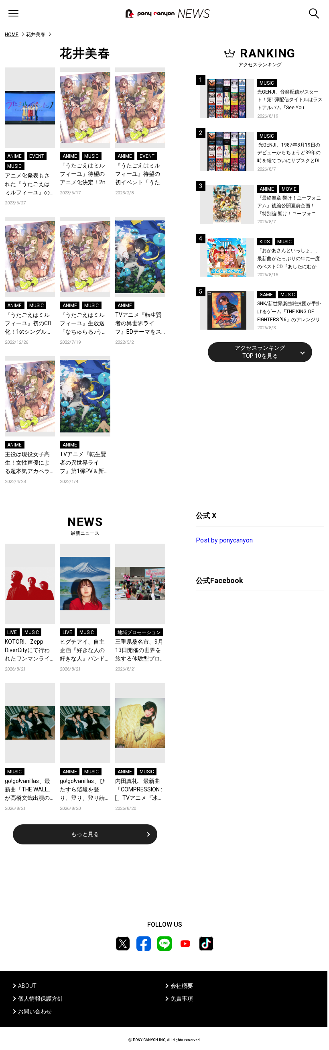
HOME (11, 34)
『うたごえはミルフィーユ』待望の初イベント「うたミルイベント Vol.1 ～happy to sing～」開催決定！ (138, 174)
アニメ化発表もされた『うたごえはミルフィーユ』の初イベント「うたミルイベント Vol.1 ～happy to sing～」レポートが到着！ (28, 184)
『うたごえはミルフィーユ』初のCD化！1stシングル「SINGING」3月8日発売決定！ (29, 324)
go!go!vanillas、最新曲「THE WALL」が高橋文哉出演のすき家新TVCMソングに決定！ (29, 790)
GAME (266, 295)
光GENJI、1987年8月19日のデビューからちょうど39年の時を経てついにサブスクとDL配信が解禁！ (289, 153)
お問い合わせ (35, 1011)
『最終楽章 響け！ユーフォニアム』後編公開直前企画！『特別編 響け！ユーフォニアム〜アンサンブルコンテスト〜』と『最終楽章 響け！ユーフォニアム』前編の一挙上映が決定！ (289, 206)
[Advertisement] (256, 435)
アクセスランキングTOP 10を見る (260, 352)
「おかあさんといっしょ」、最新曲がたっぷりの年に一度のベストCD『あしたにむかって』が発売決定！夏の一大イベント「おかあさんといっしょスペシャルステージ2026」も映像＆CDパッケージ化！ (289, 259)
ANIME (14, 156)
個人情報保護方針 (40, 998)
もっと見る (85, 834)
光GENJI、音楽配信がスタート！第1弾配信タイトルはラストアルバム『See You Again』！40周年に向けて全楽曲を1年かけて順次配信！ (290, 100)
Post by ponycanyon (224, 540)
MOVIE (289, 189)
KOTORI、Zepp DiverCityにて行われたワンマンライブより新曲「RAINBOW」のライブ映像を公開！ (28, 650)
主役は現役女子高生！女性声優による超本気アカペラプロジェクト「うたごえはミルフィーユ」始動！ (27, 463)
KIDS (265, 242)
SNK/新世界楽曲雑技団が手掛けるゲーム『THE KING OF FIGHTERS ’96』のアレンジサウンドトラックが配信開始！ (289, 312)
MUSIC (14, 166)
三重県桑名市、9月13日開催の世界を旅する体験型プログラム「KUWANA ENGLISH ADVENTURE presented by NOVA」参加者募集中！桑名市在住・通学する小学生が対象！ (139, 650)
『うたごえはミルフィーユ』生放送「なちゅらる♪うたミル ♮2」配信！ (84, 324)
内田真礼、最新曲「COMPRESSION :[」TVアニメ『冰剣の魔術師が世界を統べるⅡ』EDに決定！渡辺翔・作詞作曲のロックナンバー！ (139, 790)
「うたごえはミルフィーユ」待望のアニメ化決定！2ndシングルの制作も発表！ (84, 174)
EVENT (36, 156)
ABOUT (27, 986)
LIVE (12, 632)
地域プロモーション (139, 632)
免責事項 (182, 998)
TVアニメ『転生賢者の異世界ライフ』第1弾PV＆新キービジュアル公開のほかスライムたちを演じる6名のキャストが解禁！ (85, 463)
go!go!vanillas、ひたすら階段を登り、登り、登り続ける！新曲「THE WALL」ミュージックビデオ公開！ (84, 790)
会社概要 (182, 986)
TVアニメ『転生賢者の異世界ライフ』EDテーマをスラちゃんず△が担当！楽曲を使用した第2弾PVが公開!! (138, 324)
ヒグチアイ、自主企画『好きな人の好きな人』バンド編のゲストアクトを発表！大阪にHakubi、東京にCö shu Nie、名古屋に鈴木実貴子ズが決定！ (83, 650)
